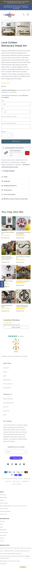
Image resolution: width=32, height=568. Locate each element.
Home (2, 20)
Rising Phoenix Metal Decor (7, 281)
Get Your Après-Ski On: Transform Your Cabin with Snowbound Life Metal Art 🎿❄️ (15, 557)
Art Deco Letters (4, 503)
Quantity (3, 131)
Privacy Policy (7, 387)
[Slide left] (12, 39)
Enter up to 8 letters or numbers (8, 123)
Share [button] (4, 204)
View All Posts (3, 563)
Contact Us (6, 410)
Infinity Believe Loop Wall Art (23, 257)
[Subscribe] (25, 452)
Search (5, 372)
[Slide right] (20, 39)
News (4, 414)
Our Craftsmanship (8, 402)
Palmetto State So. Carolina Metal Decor (7, 257)
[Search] (24, 15)
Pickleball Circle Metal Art (23, 281)
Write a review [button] (16, 327)
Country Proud (3, 514)
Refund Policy (7, 379)
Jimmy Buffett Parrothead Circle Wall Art (23, 233)
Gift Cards (6, 368)
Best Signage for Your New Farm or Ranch (10, 561)
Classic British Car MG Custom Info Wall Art (22, 306)
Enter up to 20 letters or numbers (9, 116)
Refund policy (27, 478)
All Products (3, 494)
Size (2, 108)
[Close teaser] (4, 280)
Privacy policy (8, 481)
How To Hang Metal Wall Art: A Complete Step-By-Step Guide (14, 550)
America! (2, 500)
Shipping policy (25, 481)
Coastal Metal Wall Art (5, 511)
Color (2, 100)
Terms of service (16, 481)
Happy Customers (8, 398)
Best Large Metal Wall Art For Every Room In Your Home (13, 505)
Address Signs (3, 497)
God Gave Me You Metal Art (7, 233)
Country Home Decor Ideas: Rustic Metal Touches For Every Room (15, 548)
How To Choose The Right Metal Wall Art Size (11, 553)
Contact (2, 541)
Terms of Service (7, 383)
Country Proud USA (9, 478)
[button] (4, 15)
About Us (5, 406)
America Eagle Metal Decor (6, 306)
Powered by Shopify (18, 478)
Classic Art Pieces (4, 508)
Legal (4, 375)
